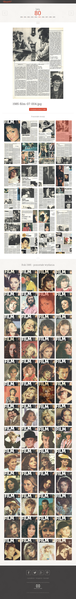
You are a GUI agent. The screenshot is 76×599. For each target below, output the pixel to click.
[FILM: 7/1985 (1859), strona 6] (29, 153)
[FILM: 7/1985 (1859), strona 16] (64, 198)
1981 (25, 17)
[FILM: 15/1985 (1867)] (47, 348)
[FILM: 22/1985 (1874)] (29, 392)
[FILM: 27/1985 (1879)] (47, 415)
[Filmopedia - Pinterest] (47, 572)
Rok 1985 (26, 264)
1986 (43, 17)
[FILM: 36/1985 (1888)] (64, 460)
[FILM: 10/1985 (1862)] (29, 325)
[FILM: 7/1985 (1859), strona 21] (12, 243)
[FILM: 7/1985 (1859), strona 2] (29, 131)
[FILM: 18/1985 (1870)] (29, 370)
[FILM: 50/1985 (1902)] (29, 549)
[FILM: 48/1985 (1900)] (64, 527)
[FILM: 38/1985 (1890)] (29, 482)
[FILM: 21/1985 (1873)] (12, 392)
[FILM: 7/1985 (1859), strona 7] (47, 153)
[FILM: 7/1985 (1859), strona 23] (47, 243)
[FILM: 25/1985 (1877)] (12, 415)
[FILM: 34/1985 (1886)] (29, 460)
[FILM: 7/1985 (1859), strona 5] (12, 153)
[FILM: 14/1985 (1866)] (29, 348)
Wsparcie (39, 578)
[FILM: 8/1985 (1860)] (64, 303)
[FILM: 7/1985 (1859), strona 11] (47, 175)
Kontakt (46, 578)
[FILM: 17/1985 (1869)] (12, 370)
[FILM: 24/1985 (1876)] (64, 392)
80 (37, 13)
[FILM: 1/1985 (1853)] (12, 280)
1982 (28, 17)
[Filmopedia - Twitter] (35, 572)
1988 (50, 17)
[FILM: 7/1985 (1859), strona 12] (64, 175)
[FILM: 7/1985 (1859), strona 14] (29, 198)
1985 (39, 17)
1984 (35, 17)
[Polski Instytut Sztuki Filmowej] (38, 586)
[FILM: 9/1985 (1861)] (12, 325)
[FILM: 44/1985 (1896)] (64, 504)
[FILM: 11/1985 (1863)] (47, 325)
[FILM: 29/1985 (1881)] (12, 437)
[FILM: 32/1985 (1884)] (64, 437)
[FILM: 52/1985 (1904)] (64, 549)
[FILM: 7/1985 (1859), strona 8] (64, 153)
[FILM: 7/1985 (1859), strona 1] (12, 131)
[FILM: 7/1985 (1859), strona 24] (64, 243)
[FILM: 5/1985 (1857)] (12, 303)
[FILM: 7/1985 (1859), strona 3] (47, 131)
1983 (32, 17)
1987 (46, 17)
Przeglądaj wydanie (38, 109)
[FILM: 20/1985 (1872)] (64, 370)
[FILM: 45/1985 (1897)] (12, 527)
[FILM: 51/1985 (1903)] (47, 549)
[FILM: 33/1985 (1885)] (12, 460)
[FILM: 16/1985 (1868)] (64, 348)
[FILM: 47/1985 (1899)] (47, 527)
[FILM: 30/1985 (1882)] (29, 437)
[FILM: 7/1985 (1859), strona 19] (47, 220)
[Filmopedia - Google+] (41, 572)
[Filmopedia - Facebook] (29, 572)
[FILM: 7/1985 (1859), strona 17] (12, 220)
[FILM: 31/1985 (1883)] (47, 437)
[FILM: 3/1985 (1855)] (47, 280)
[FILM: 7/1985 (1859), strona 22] (29, 243)
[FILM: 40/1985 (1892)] (64, 482)
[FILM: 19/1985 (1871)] (47, 370)
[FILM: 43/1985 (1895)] (47, 504)
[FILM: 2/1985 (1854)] (29, 280)
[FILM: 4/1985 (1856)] (64, 280)
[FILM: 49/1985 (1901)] (12, 549)
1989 (54, 17)
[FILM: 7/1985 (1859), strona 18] (29, 220)
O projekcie (30, 578)
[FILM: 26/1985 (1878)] (29, 415)
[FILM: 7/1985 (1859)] (47, 303)
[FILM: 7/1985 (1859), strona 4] (64, 131)
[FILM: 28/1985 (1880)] (64, 415)
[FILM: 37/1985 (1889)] (12, 482)
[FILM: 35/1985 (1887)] (47, 460)
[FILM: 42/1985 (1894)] (29, 504)
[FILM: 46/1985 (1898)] (29, 527)
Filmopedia (8, 2)
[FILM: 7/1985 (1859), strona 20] (64, 220)
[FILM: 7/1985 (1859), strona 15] (47, 198)
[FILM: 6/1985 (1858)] (29, 303)
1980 (21, 17)
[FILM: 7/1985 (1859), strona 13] (12, 198)
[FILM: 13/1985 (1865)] (12, 348)
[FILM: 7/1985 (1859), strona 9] (12, 175)
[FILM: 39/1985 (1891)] (47, 482)
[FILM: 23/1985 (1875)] (47, 392)
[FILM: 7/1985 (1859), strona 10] (29, 175)
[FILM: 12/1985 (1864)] (64, 325)
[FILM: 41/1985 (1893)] (12, 504)
